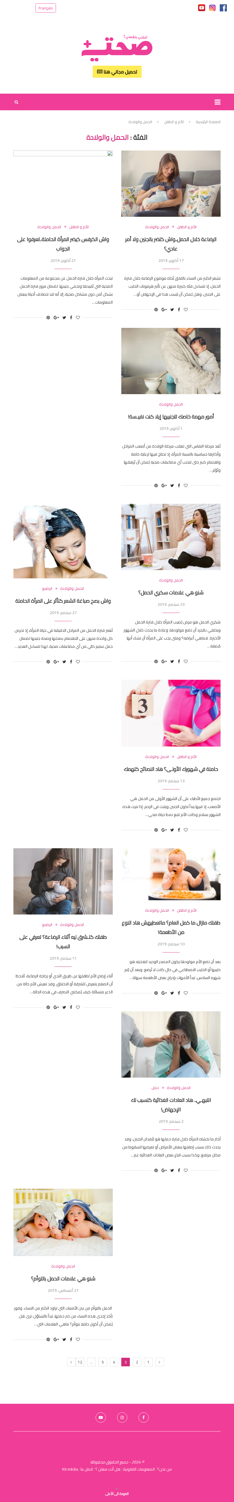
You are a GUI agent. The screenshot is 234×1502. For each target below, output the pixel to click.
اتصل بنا (86, 1469)
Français (46, 8)
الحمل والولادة (49, 227)
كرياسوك (117, 1477)
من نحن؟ (164, 1469)
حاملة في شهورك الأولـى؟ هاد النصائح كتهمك (171, 769)
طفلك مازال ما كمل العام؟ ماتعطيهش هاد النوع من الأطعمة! (171, 927)
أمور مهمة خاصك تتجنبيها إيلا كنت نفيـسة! (171, 416)
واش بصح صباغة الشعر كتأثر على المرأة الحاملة (63, 600)
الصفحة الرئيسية (208, 121)
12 (80, 1362)
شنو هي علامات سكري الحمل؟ (170, 592)
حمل (155, 1088)
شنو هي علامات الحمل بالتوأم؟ (63, 1278)
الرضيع (47, 588)
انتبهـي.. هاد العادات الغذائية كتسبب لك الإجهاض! (171, 1104)
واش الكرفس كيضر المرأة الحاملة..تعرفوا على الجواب (63, 243)
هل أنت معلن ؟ (107, 1469)
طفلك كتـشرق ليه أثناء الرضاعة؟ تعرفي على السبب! (63, 941)
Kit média (70, 1469)
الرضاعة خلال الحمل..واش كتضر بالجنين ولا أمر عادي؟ (171, 243)
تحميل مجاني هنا (119, 71)
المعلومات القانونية (139, 1469)
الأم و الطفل (174, 121)
